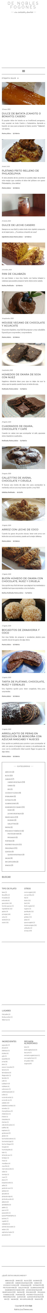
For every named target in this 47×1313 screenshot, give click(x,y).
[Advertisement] (23, 39)
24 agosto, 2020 (6, 473)
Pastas (7, 827)
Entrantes (9, 800)
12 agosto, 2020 (6, 677)
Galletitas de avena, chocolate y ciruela (17, 479)
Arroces (8, 772)
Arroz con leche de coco (20, 529)
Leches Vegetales (14, 814)
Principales (9, 848)
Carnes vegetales (15, 782)
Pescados (11, 837)
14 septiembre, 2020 (8, 318)
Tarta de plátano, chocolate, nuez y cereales (23, 683)
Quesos (8, 852)
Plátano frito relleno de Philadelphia (20, 172)
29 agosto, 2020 (6, 422)
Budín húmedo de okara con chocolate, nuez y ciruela (22, 580)
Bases (10, 810)
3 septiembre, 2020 (7, 370)
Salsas (7, 858)
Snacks (8, 865)
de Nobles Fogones (23, 5)
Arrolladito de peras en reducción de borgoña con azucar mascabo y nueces (22, 736)
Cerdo (10, 786)
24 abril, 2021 (6, 166)
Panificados (10, 285)
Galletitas (5, 492)
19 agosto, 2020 (6, 525)
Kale (30, 1306)
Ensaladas (9, 796)
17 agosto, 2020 (6, 574)
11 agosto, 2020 (6, 729)
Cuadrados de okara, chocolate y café (17, 427)
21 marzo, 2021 (6, 221)
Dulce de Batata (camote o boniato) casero (21, 115)
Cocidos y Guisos (12, 793)
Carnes (8, 779)
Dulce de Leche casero (18, 225)
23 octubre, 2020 (7, 269)
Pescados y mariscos (13, 831)
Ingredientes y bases (7, 237)
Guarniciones (10, 803)
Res (9, 789)
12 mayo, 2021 (6, 109)
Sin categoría (10, 862)
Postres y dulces (6, 133)
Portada (8, 841)
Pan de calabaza (14, 274)
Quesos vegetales (15, 855)
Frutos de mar (13, 834)
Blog (7, 776)
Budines (4, 285)
